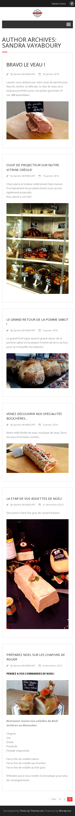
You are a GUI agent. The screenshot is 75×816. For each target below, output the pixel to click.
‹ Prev (53, 799)
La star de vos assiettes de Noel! (34, 498)
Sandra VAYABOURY (24, 74)
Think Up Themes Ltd (32, 810)
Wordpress (65, 810)
